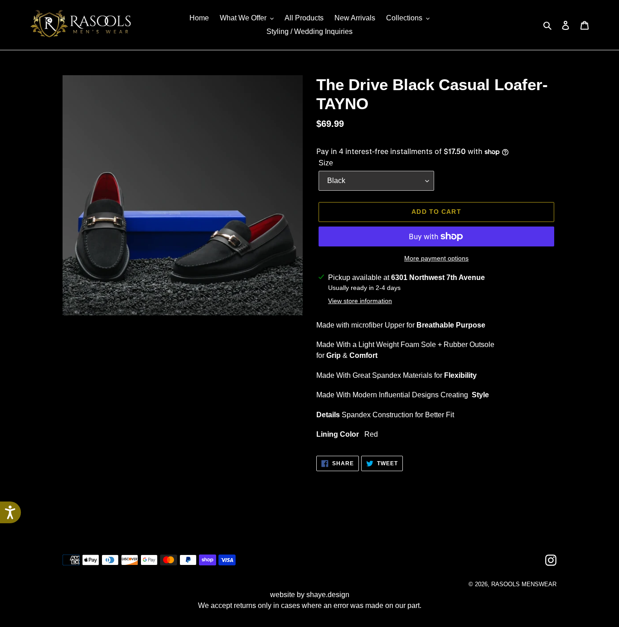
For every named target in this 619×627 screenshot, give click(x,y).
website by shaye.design (309, 594)
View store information (360, 300)
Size (326, 163)
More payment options (436, 258)
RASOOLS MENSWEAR (523, 584)
